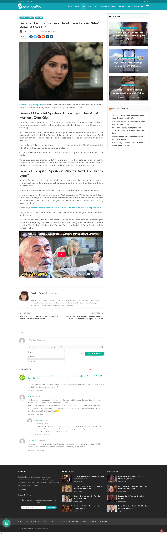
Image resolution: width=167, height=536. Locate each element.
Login (21, 332)
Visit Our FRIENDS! (119, 109)
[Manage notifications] (161, 531)
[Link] (54, 347)
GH (84, 6)
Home (70, 6)
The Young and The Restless (129, 28)
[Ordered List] (42, 347)
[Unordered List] (45, 347)
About (53, 522)
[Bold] (29, 347)
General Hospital (27, 18)
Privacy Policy (89, 522)
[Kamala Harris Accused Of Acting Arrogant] (112, 498)
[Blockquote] (48, 347)
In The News (133, 6)
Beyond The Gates (108, 6)
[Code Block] (51, 347)
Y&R (95, 6)
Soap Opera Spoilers (36, 522)
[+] (61, 347)
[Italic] (32, 347)
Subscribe (51, 507)
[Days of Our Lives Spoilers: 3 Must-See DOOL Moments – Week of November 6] (112, 488)
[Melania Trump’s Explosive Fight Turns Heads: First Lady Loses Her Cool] (67, 498)
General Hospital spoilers (31, 104)
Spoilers (39, 18)
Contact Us (29, 1)
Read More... (22, 489)
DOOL (77, 6)
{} (57, 347)
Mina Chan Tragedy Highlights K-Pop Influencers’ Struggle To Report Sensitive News (128, 130)
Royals (122, 6)
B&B (89, 6)
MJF (46, 423)
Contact (104, 522)
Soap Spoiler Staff (69, 522)
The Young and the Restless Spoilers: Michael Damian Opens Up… (128, 35)
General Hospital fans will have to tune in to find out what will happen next (65, 207)
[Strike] (38, 347)
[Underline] (35, 347)
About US (21, 1)
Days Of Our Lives (128, 58)
